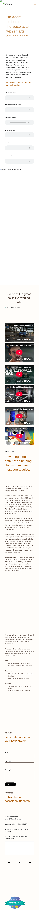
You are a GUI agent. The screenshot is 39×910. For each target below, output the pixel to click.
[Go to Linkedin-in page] (20, 862)
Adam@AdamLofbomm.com (14, 819)
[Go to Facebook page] (10, 862)
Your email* (8, 761)
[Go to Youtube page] (30, 862)
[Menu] (35, 3)
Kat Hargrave (24, 890)
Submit (10, 784)
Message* (8, 770)
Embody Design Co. (25, 893)
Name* (7, 752)
